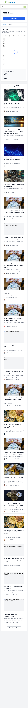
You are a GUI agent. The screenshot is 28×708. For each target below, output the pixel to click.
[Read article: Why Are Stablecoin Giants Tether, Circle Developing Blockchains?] (14, 395)
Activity (10, 24)
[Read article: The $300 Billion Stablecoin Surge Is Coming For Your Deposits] (14, 155)
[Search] (25, 7)
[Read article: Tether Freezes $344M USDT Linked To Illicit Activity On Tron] (14, 100)
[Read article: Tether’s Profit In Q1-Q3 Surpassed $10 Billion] (14, 289)
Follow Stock (14, 18)
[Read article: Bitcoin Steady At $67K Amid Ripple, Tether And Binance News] (14, 501)
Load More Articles (14, 627)
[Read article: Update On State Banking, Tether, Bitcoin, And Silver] (14, 474)
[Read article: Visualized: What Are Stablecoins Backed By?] (14, 368)
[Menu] (2, 2)
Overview (4, 24)
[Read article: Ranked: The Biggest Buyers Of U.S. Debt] (14, 342)
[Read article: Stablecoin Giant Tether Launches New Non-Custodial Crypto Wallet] (14, 234)
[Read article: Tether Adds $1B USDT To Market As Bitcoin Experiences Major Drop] (14, 208)
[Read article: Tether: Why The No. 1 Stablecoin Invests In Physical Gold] (14, 315)
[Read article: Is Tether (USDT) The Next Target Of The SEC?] (14, 583)
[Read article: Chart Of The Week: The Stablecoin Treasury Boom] (14, 181)
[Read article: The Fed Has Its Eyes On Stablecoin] (14, 449)
